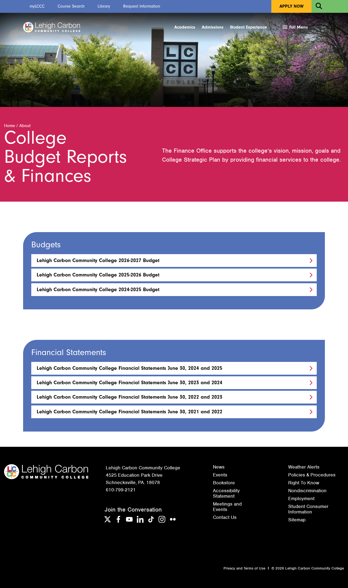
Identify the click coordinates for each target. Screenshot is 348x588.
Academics (184, 27)
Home (9, 125)
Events (220, 475)
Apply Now (291, 6)
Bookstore (224, 483)
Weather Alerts (303, 467)
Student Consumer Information (308, 509)
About (24, 125)
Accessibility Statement (226, 493)
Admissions (212, 27)
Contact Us (225, 517)
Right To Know (303, 483)
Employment (301, 498)
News (219, 467)
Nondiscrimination (307, 491)
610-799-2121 (121, 490)
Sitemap (297, 520)
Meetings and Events (227, 506)
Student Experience (248, 27)
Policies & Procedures (311, 475)
